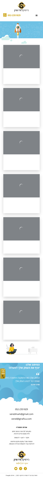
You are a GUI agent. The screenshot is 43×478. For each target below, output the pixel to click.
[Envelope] (15, 468)
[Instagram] (20, 468)
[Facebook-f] (25, 468)
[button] (36, 15)
